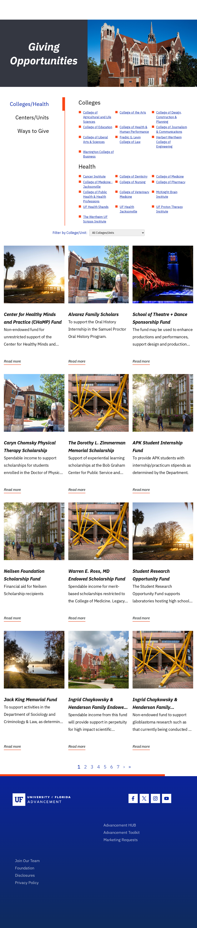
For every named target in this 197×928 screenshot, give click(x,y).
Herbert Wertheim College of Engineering (169, 141)
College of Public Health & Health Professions (95, 196)
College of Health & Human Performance (134, 129)
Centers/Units (32, 117)
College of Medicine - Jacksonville (98, 184)
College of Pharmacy (170, 182)
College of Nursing (133, 182)
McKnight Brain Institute (166, 194)
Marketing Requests (121, 839)
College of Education (97, 127)
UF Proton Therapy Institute (169, 209)
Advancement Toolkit (122, 832)
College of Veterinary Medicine (134, 194)
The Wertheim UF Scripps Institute (95, 219)
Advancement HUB (120, 825)
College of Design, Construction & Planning (168, 117)
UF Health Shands (96, 207)
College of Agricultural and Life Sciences (97, 117)
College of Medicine (170, 176)
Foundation (24, 868)
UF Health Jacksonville (128, 209)
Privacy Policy (27, 882)
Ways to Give (33, 130)
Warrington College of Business (98, 154)
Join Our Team (27, 860)
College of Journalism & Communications (171, 129)
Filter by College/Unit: (70, 232)
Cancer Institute (94, 176)
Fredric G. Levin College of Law (130, 139)
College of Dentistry (134, 176)
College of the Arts (133, 112)
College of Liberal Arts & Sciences (95, 139)
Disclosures (25, 875)
